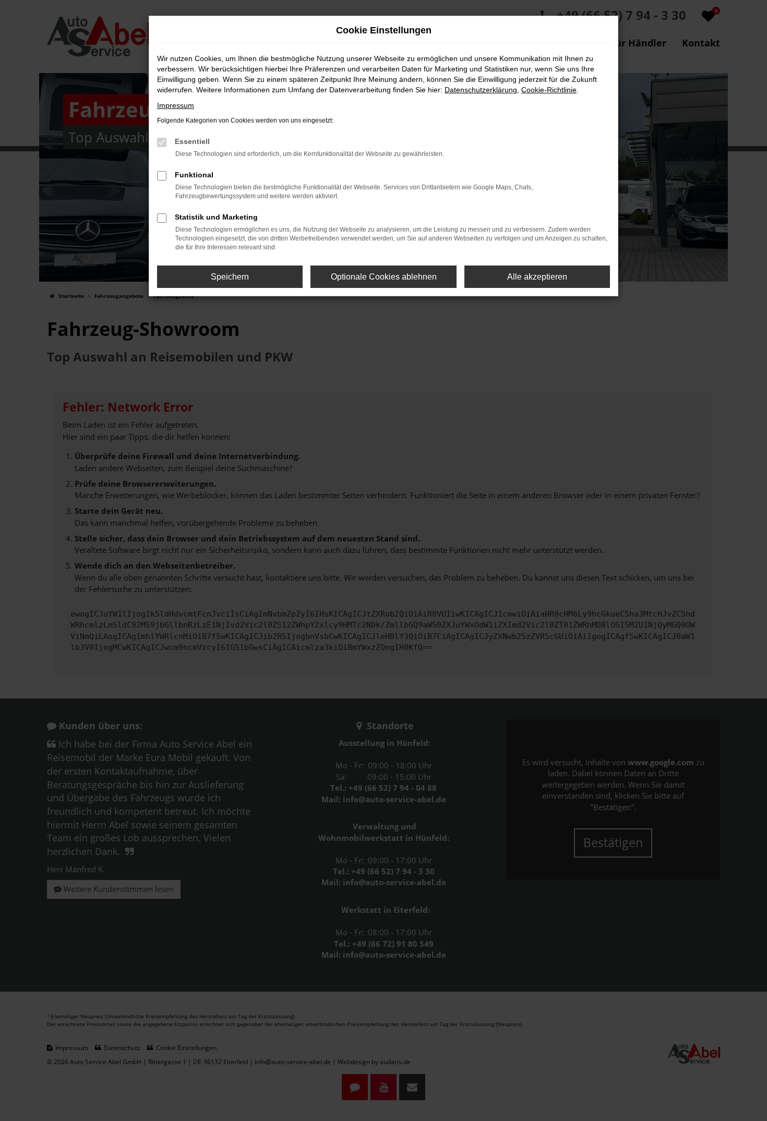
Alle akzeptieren (537, 276)
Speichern (230, 276)
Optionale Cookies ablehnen (384, 276)
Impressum (175, 105)
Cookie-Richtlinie (549, 90)
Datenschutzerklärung (481, 90)
